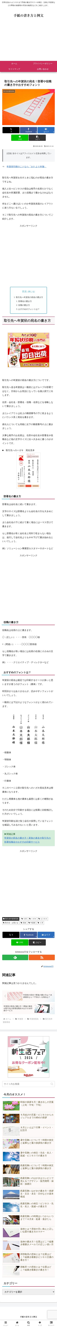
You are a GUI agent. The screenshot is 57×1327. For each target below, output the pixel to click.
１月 (41, 923)
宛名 (24, 923)
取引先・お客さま (11, 923)
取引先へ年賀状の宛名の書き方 (29, 297)
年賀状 (32, 923)
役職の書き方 (24, 305)
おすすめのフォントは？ (29, 309)
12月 (25, 919)
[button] (37, 138)
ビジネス (44, 919)
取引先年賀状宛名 (12, 919)
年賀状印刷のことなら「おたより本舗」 (26, 166)
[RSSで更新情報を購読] (42, 957)
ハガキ (33, 919)
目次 (24, 291)
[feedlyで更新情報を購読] (15, 957)
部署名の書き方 (25, 301)
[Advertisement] (28, 42)
